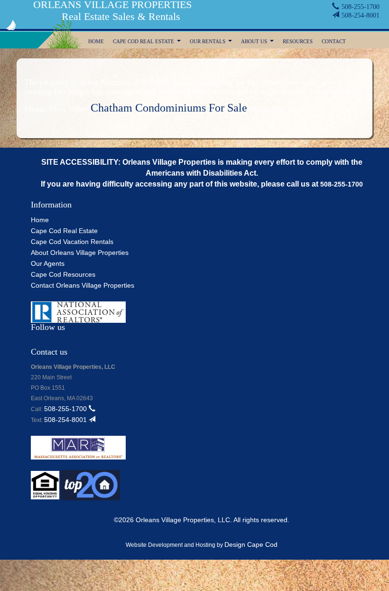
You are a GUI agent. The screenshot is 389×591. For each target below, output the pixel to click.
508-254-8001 (361, 15)
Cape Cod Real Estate (148, 42)
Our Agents (48, 263)
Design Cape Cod (251, 544)
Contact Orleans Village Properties (82, 285)
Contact (334, 41)
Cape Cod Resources (63, 274)
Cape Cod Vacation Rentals (72, 241)
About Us (258, 42)
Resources (298, 41)
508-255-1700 (361, 6)
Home (96, 41)
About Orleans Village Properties (80, 252)
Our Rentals (212, 42)
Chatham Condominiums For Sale (169, 108)
